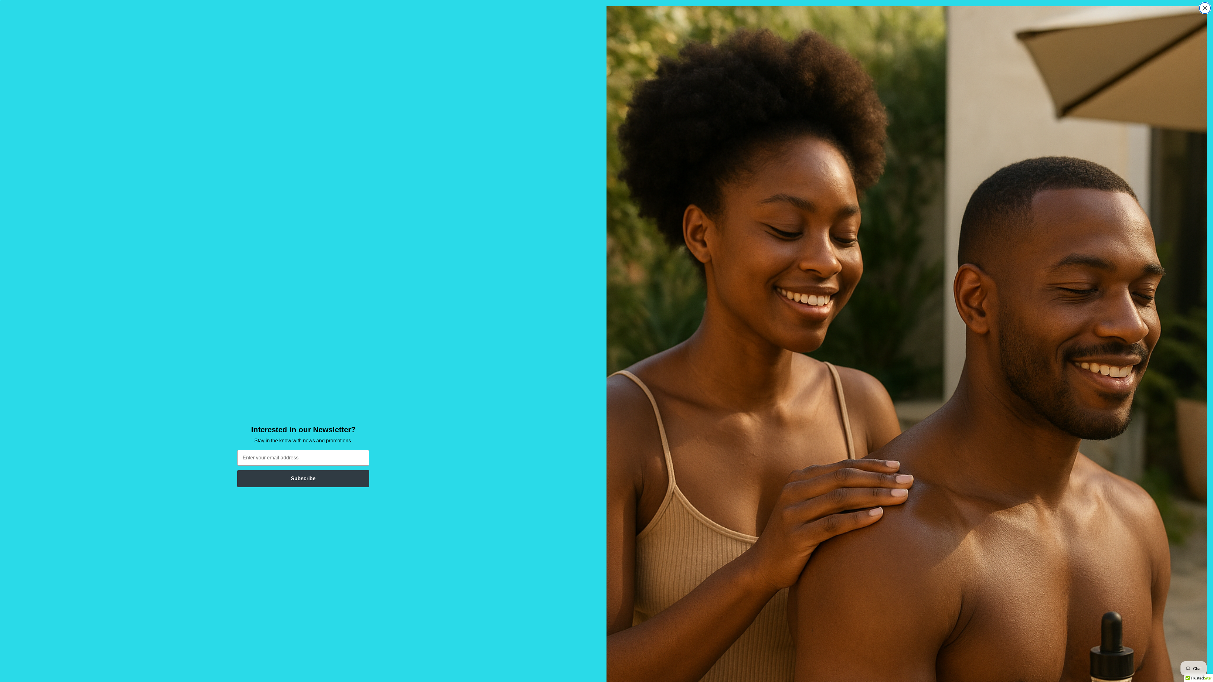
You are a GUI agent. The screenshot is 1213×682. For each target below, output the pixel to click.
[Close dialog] (1204, 8)
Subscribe (303, 478)
